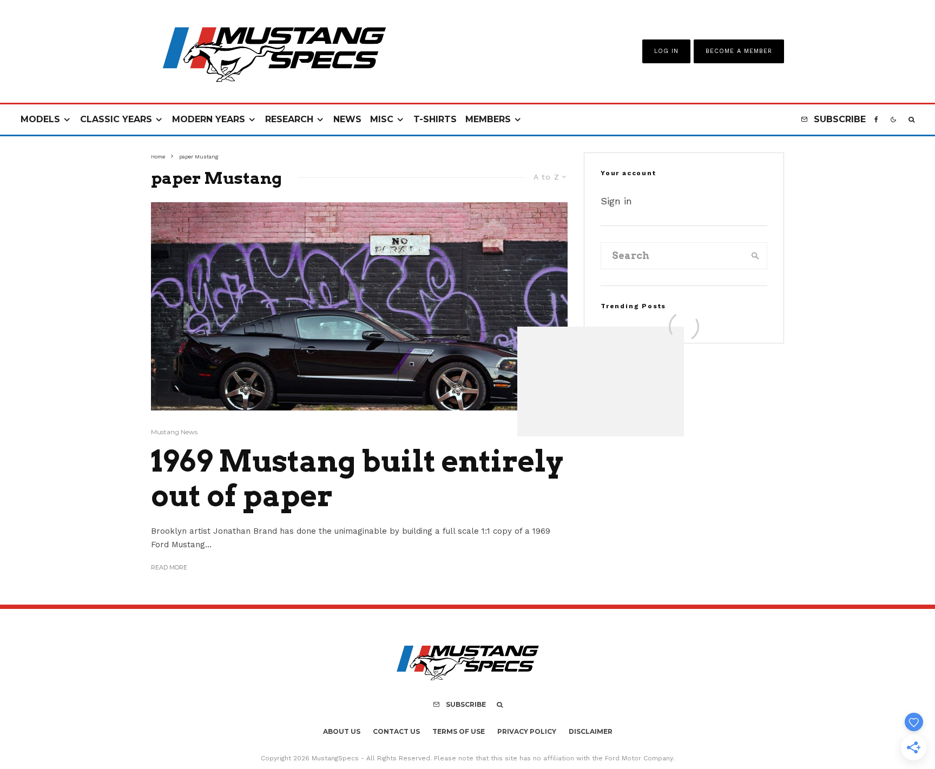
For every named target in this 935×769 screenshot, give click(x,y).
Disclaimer (591, 731)
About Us (341, 731)
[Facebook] (876, 119)
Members (488, 119)
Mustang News (174, 432)
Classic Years (116, 119)
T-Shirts (435, 119)
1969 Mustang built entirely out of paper (357, 479)
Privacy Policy (526, 731)
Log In (666, 51)
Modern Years (208, 119)
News (347, 119)
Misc (381, 119)
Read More (169, 567)
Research (289, 119)
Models (40, 119)
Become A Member (739, 51)
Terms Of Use (458, 731)
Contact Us (396, 731)
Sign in (616, 201)
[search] (755, 256)
